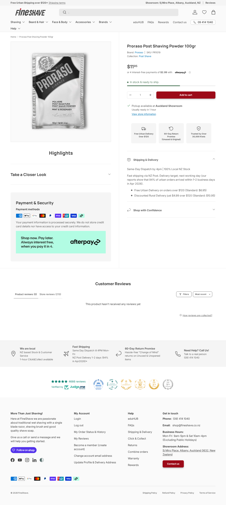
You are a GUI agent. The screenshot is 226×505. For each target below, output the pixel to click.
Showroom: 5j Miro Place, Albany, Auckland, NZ (173, 2)
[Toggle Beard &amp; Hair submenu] (47, 22)
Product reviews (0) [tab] (26, 294)
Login (77, 418)
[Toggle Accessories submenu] (94, 22)
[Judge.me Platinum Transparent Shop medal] (112, 384)
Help (13, 28)
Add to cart (186, 94)
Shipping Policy (150, 493)
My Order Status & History (90, 432)
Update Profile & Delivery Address (95, 462)
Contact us (180, 22)
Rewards (163, 22)
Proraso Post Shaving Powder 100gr (36, 37)
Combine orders (138, 451)
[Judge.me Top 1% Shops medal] (154, 384)
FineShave (23, 493)
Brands (103, 22)
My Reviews (81, 438)
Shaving (16, 22)
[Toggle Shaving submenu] (23, 22)
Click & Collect (137, 438)
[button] (213, 12)
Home (13, 37)
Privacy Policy (187, 493)
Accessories (83, 22)
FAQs (151, 22)
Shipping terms (57, 2)
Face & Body (60, 22)
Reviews (210, 2)
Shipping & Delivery (140, 432)
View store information (144, 114)
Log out (78, 425)
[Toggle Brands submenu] (111, 22)
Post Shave (145, 56)
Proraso (139, 52)
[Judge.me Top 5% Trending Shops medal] (168, 384)
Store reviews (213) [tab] (50, 294)
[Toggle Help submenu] (19, 28)
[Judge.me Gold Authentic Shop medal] (126, 384)
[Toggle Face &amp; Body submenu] (70, 22)
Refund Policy (168, 493)
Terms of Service (207, 493)
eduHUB (138, 22)
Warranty (133, 458)
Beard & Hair (36, 22)
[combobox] (118, 12)
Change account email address (93, 455)
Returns (132, 445)
